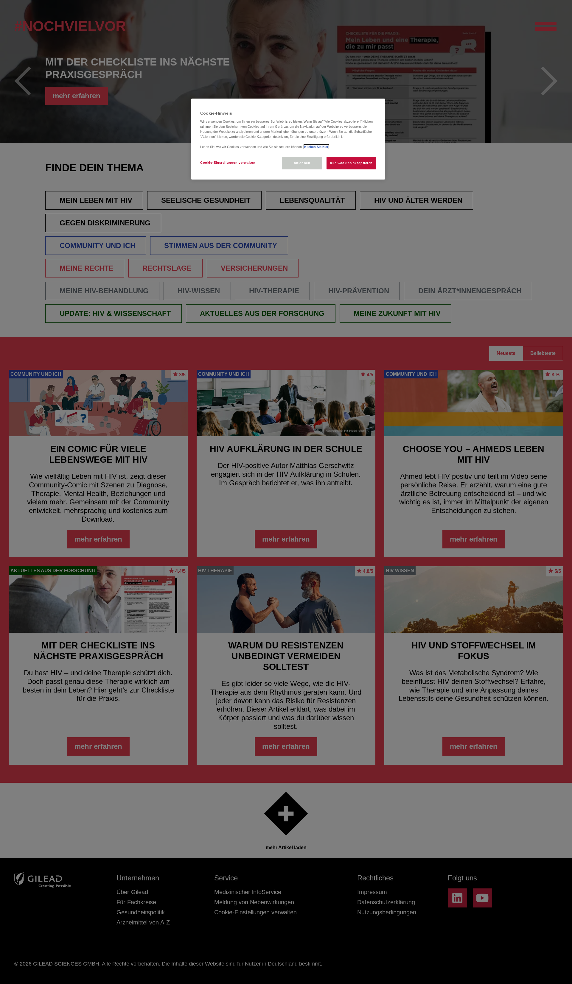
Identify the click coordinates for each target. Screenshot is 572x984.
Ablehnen (302, 163)
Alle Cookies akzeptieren (351, 163)
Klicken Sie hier (316, 147)
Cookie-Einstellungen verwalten (227, 162)
